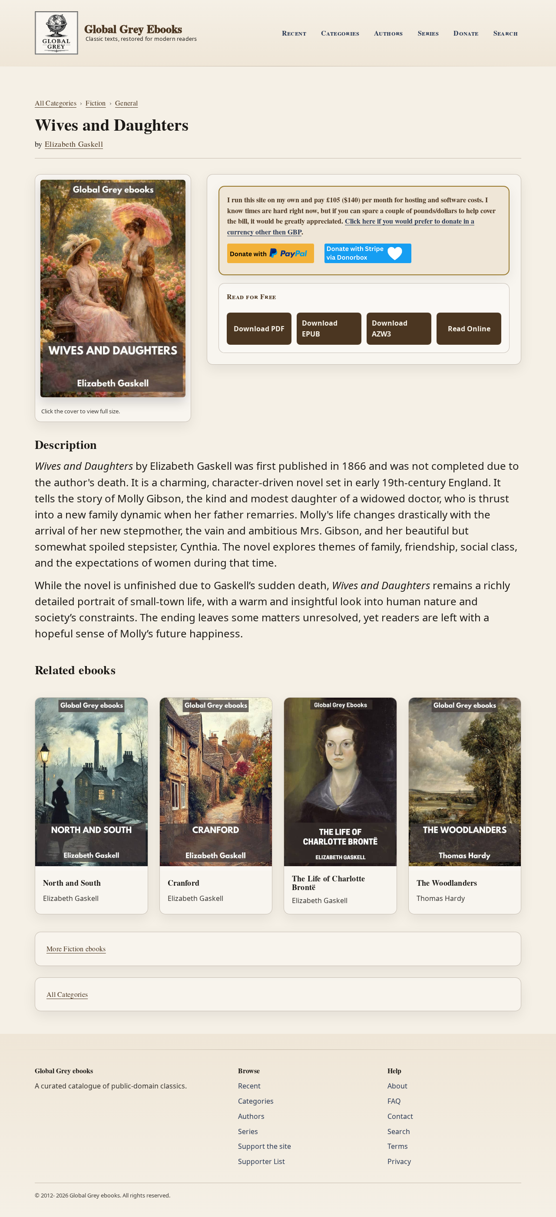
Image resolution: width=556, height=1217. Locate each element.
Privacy (399, 1161)
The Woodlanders (447, 882)
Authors (388, 33)
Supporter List (261, 1161)
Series (428, 33)
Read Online (469, 328)
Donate (465, 33)
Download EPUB (320, 328)
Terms (397, 1146)
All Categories (55, 102)
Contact (400, 1116)
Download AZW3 (389, 328)
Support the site (264, 1146)
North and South (72, 882)
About (397, 1086)
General (126, 102)
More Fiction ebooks (76, 948)
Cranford (184, 882)
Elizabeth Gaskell (74, 144)
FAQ (394, 1101)
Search (505, 33)
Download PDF (259, 328)
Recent (294, 33)
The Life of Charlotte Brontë (328, 883)
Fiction (96, 102)
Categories (340, 33)
